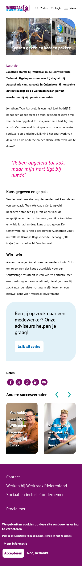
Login (58, 8)
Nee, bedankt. (38, 553)
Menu (73, 8)
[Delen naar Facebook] (10, 382)
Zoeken (44, 8)
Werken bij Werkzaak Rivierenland (36, 485)
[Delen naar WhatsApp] (27, 382)
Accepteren (13, 553)
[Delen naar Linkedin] (35, 382)
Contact (13, 477)
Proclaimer (15, 509)
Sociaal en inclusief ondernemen (35, 494)
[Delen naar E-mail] (44, 382)
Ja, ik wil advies (29, 346)
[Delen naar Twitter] (19, 382)
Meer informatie (15, 543)
